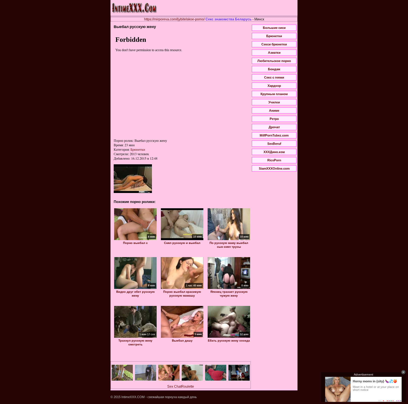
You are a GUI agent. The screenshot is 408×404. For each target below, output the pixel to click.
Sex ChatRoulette (180, 386)
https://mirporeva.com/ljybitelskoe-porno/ (174, 19)
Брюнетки (137, 149)
